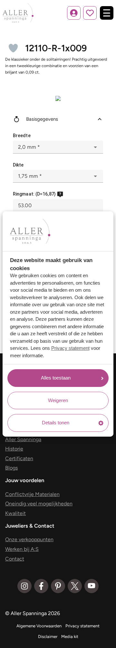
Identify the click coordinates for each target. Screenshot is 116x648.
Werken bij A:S (22, 549)
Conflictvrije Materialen (32, 494)
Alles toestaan (56, 377)
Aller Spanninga (23, 439)
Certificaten (19, 458)
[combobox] (58, 147)
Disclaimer (47, 636)
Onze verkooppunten (29, 539)
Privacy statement (70, 348)
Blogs (11, 468)
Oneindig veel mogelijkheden (38, 504)
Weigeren (58, 400)
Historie (14, 449)
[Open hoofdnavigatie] (106, 13)
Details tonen (55, 422)
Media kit (69, 636)
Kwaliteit (15, 513)
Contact (14, 559)
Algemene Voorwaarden (39, 625)
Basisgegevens (42, 119)
